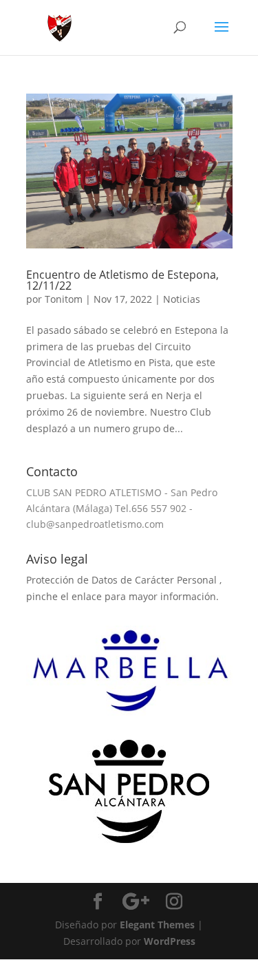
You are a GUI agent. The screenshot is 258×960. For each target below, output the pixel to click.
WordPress (169, 941)
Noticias (181, 299)
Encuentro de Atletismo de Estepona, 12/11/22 (122, 280)
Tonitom (64, 299)
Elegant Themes (157, 924)
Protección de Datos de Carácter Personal (122, 579)
